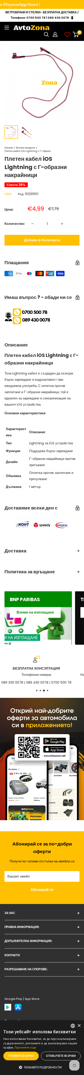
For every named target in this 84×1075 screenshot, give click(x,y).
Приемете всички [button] (21, 1056)
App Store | (25, 4)
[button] (42, 1067)
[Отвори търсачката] (46, 34)
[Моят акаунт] (55, 34)
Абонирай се (42, 889)
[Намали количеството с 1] (32, 223)
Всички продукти (25, 147)
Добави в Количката (42, 240)
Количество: (14, 223)
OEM (7, 194)
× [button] (79, 1025)
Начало (8, 147)
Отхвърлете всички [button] (61, 1056)
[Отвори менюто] (6, 27)
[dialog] (42, 1047)
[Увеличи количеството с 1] (62, 223)
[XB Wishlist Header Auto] (67, 34)
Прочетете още (25, 1047)
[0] (76, 34)
